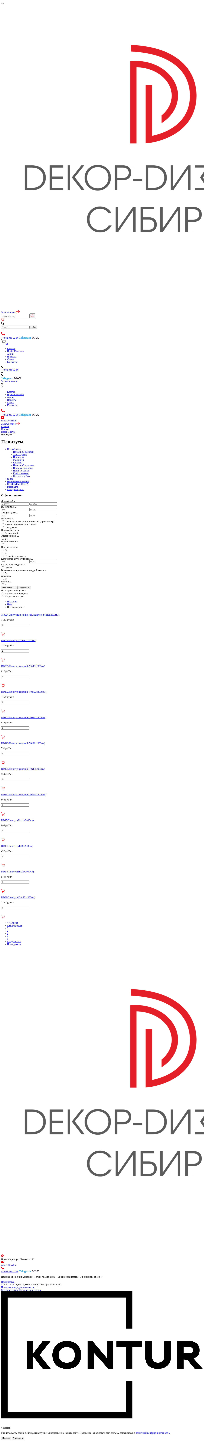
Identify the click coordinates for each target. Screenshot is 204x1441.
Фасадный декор (15, 489)
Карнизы (17, 462)
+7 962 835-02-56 (9, 337)
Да (6, 538)
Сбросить (23, 588)
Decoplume (12, 487)
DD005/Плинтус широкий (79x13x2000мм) (23, 666)
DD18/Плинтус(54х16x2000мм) (17, 846)
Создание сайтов (9, 1290)
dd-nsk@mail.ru (8, 420)
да (6, 553)
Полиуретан (11, 527)
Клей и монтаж (21, 473)
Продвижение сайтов (30, 1290)
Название (12, 601)
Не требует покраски (15, 556)
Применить (7, 588)
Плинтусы (18, 457)
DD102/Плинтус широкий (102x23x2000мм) (23, 692)
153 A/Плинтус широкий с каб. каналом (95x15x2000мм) (30, 614)
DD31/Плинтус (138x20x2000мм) (18, 897)
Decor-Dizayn (14, 449)
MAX (35, 337)
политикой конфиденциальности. (153, 1433)
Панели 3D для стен (23, 452)
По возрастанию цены (16, 593)
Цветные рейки (21, 470)
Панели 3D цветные (23, 465)
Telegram (25, 337)
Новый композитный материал (20, 524)
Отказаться (18, 1438)
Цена (9, 604)
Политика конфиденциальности (17, 1287)
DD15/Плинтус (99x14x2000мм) (17, 820)
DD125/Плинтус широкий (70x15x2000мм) (23, 769)
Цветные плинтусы (23, 468)
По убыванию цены (15, 596)
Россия (8, 567)
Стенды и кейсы (21, 476)
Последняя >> (14, 944)
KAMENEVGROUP (17, 484)
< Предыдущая (14, 925)
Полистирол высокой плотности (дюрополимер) (29, 521)
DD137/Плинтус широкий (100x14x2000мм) (23, 794)
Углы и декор (20, 454)
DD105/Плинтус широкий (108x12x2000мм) (23, 717)
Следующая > (14, 941)
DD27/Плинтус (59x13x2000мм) (17, 871)
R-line (10, 478)
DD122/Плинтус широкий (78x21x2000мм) (23, 743)
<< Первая (12, 922)
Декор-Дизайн (12, 533)
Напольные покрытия (18, 481)
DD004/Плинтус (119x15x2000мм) (18, 640)
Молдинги (18, 460)
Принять (6, 1438)
